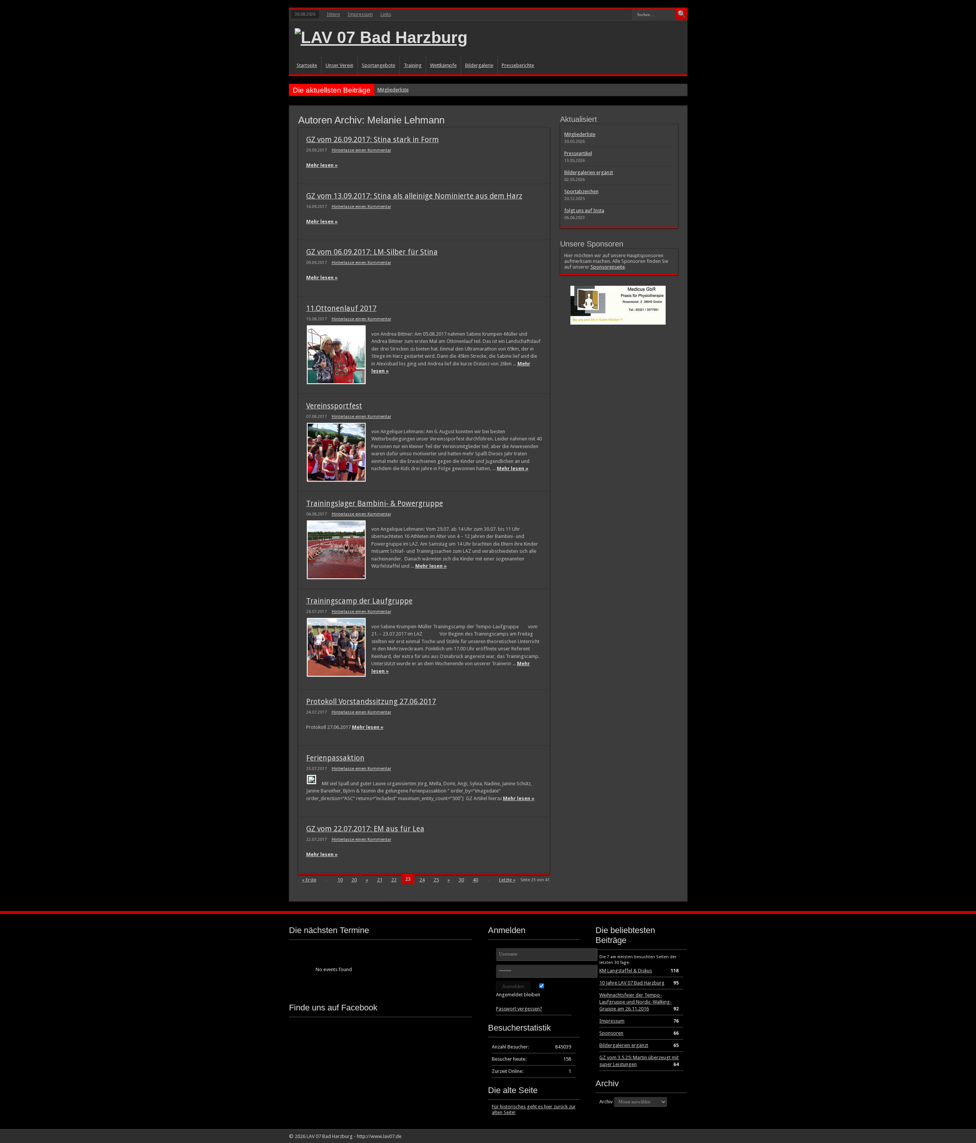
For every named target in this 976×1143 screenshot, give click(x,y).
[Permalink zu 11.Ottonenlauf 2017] (336, 354)
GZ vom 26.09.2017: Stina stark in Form (372, 139)
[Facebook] (677, 1136)
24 (422, 880)
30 (461, 880)
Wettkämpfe (443, 65)
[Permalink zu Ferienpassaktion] (311, 779)
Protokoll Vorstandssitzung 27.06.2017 (371, 701)
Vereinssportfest (334, 406)
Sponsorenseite (608, 267)
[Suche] (681, 14)
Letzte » (507, 880)
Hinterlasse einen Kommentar (361, 150)
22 (393, 880)
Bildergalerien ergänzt (588, 172)
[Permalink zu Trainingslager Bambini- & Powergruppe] (336, 549)
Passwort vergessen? (519, 1009)
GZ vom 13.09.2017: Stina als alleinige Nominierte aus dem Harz (414, 196)
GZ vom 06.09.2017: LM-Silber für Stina (372, 252)
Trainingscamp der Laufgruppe (359, 601)
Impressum (360, 14)
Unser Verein (339, 65)
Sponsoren (611, 1033)
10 (340, 880)
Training (413, 65)
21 (379, 880)
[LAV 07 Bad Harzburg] (381, 37)
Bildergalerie (479, 65)
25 (436, 880)
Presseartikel (578, 153)
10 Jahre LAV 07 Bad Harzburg (632, 983)
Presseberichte (518, 65)
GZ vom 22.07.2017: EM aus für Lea (365, 828)
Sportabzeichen (581, 191)
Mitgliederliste (393, 90)
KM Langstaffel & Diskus (625, 970)
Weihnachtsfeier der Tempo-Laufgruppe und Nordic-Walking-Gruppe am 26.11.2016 (635, 1002)
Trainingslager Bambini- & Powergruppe (374, 503)
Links (385, 14)
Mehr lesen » (322, 165)
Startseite (307, 65)
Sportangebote (378, 65)
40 (475, 880)
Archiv (606, 1102)
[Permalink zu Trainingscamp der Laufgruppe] (336, 647)
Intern (333, 14)
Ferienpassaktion (335, 758)
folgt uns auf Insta (584, 210)
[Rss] (668, 1136)
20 (354, 880)
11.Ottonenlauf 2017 (341, 308)
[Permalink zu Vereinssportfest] (336, 452)
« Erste (309, 880)
